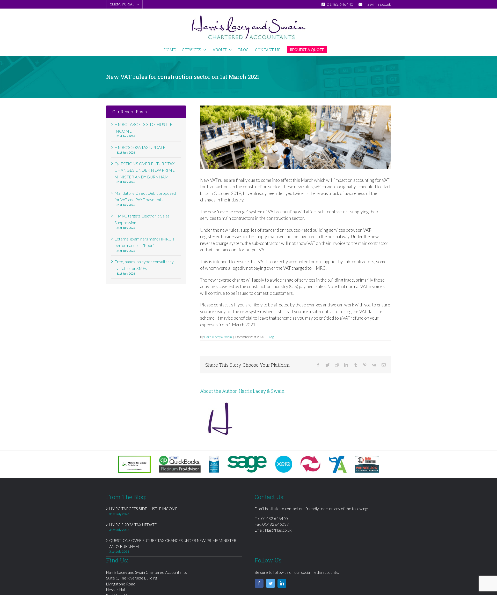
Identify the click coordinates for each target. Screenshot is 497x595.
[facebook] (259, 583)
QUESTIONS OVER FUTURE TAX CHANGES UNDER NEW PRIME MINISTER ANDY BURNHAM (144, 170)
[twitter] (270, 583)
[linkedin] (281, 583)
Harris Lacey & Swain (218, 337)
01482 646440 (274, 518)
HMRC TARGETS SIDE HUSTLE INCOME (143, 508)
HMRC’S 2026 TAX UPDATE (139, 147)
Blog (271, 337)
